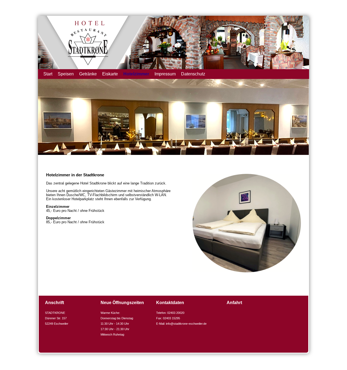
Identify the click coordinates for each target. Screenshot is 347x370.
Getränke (88, 74)
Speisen (66, 74)
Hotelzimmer (136, 74)
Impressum (165, 74)
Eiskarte (110, 74)
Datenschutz (193, 74)
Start (47, 74)
